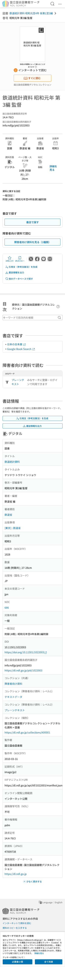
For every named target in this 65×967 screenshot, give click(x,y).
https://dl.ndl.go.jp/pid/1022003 (23, 670)
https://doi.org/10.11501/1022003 (24, 652)
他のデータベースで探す (21, 278)
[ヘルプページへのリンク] (36, 66)
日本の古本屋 (15, 344)
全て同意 (48, 961)
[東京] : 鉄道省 (13, 528)
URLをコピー (19, 261)
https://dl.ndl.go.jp (16, 874)
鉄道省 (8, 514)
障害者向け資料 (13, 684)
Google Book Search (19, 349)
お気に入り (10, 261)
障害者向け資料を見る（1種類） (32, 242)
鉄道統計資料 (12, 462)
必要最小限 (17, 961)
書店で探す (32, 222)
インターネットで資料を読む (17, 923)
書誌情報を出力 (16, 272)
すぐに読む (34, 78)
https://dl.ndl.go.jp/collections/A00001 (27, 732)
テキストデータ (13, 697)
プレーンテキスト (18, 382)
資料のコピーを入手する (15, 927)
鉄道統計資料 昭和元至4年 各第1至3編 (31, 13)
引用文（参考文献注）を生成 (23, 266)
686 (7, 607)
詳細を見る (53, 168)
